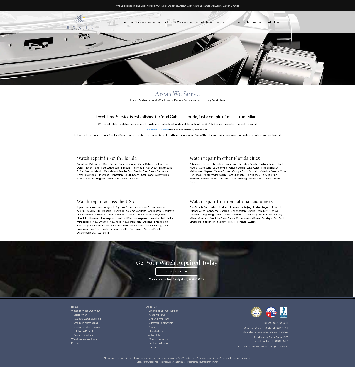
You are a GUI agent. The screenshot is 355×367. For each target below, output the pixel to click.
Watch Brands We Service (175, 22)
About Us (202, 22)
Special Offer (80, 314)
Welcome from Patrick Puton (163, 310)
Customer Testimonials (161, 323)
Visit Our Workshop (159, 318)
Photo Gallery (156, 331)
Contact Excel (176, 271)
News (152, 327)
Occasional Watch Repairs (87, 327)
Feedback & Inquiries (159, 343)
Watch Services (141, 22)
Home (122, 22)
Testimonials (223, 22)
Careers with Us (157, 347)
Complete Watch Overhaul (87, 318)
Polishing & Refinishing (85, 331)
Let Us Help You (247, 22)
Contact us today (158, 129)
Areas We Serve (157, 314)
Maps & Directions (158, 339)
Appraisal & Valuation (84, 335)
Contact (269, 22)
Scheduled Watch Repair (86, 323)
